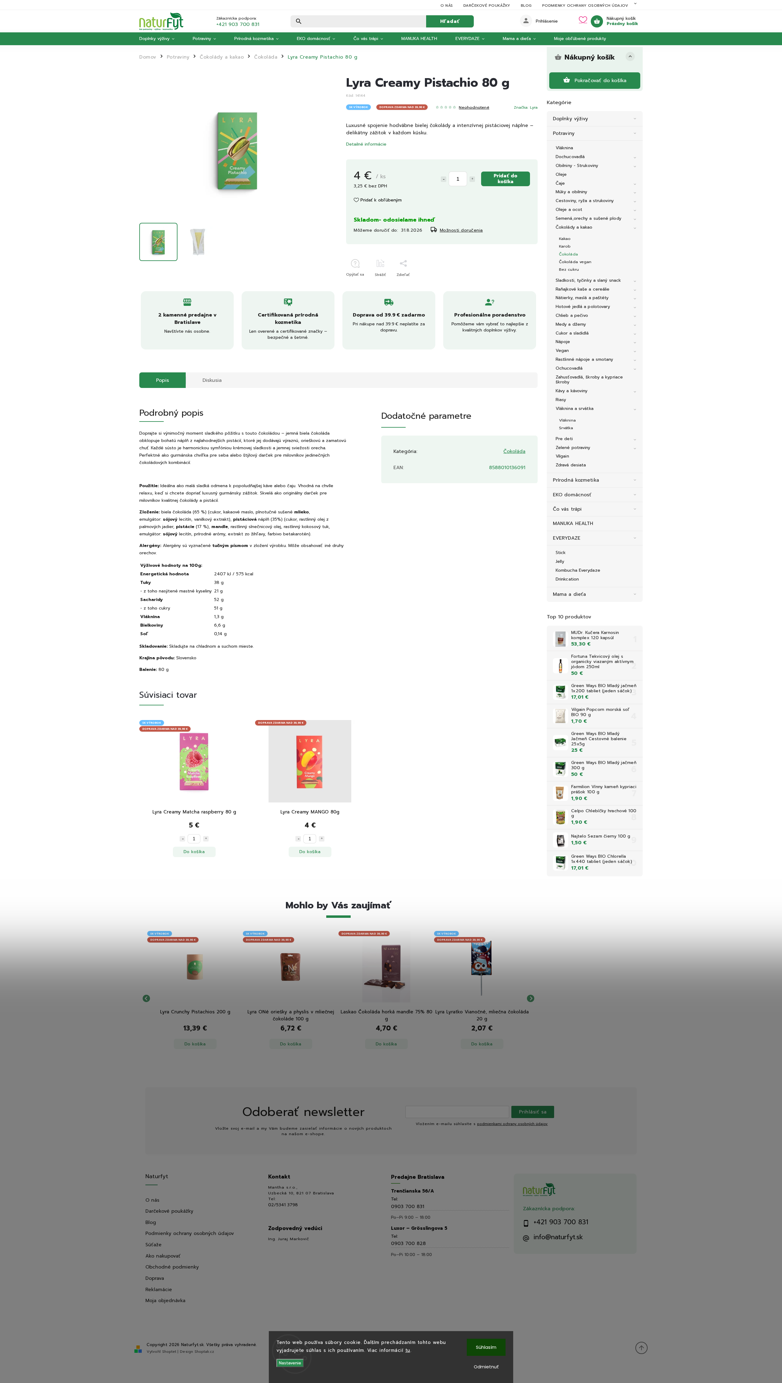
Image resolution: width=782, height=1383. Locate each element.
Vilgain (562, 456)
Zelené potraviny (573, 447)
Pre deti (564, 439)
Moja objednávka (165, 1300)
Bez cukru (569, 269)
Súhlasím (486, 1347)
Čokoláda (568, 254)
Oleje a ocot (569, 209)
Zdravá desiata (571, 465)
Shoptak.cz (204, 1351)
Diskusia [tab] (212, 380)
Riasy (561, 399)
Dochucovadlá (570, 157)
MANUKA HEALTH (573, 523)
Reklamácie (158, 1289)
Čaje (560, 183)
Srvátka (566, 428)
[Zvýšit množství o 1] (206, 839)
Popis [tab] (162, 380)
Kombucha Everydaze (578, 570)
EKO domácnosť (572, 494)
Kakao (565, 238)
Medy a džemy (571, 324)
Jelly (560, 561)
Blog (526, 5)
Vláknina (564, 148)
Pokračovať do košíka (601, 80)
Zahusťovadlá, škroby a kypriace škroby (589, 380)
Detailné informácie (366, 144)
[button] (195, 1037)
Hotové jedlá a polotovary (583, 306)
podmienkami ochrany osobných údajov (512, 1124)
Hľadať (450, 21)
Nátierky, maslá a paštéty (582, 298)
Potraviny (564, 133)
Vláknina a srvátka (575, 408)
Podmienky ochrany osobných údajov (585, 5)
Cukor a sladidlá (572, 333)
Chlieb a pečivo (572, 315)
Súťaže (153, 1244)
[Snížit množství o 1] (182, 839)
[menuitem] (161, 38)
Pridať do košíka (506, 178)
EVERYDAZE (566, 537)
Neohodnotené (474, 108)
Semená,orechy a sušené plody (588, 218)
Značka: (526, 107)
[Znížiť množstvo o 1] (443, 179)
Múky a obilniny (571, 192)
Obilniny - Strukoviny (577, 165)
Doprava (154, 1278)
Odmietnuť (486, 1366)
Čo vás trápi (567, 508)
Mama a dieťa (569, 594)
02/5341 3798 (283, 1205)
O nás (446, 5)
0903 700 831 (407, 1206)
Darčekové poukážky (486, 5)
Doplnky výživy (570, 118)
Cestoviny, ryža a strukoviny (585, 200)
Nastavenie (290, 1363)
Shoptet (169, 1351)
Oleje (561, 174)
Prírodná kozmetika (576, 479)
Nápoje (563, 342)
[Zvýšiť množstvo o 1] (472, 179)
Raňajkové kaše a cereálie (583, 289)
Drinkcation (567, 579)
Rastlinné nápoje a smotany (584, 359)
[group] (195, 998)
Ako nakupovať (163, 1255)
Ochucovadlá (569, 368)
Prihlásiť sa (533, 1111)
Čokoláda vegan (575, 262)
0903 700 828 (408, 1243)
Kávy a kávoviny (572, 391)
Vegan (562, 350)
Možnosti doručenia (461, 230)
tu (407, 1350)
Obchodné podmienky (172, 1266)
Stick (561, 552)
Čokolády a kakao (574, 227)
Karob (565, 246)
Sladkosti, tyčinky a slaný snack (588, 280)
